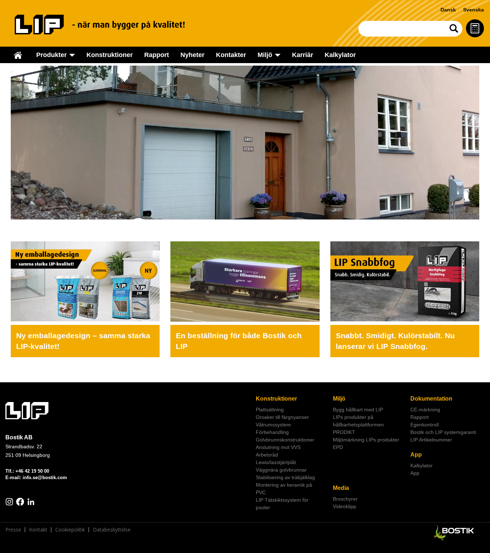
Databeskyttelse (112, 529)
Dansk (448, 10)
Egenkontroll (424, 424)
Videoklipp (344, 506)
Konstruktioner (109, 54)
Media (341, 488)
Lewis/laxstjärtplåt (276, 462)
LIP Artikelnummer (431, 440)
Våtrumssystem (273, 424)
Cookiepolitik (70, 529)
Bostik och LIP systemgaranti (443, 432)
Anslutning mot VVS (278, 447)
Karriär (302, 54)
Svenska (473, 10)
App (416, 455)
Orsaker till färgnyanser (282, 417)
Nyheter (192, 54)
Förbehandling (272, 432)
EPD (338, 447)
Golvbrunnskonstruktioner (285, 440)
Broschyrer (345, 499)
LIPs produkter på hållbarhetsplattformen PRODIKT (358, 424)
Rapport (156, 54)
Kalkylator (340, 54)
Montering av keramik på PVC (284, 488)
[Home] (108, 24)
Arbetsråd (267, 455)
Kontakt (38, 529)
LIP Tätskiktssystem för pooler (282, 503)
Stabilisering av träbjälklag (285, 477)
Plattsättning (270, 409)
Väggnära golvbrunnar (281, 470)
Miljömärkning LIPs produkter (366, 440)
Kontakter (231, 54)
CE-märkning (425, 409)
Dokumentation (431, 399)
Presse (13, 529)
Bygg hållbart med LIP (358, 409)
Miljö (339, 399)
